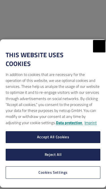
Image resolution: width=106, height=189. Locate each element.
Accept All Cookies (53, 137)
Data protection (69, 123)
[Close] (99, 46)
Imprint (91, 123)
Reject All (53, 154)
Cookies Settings (53, 172)
